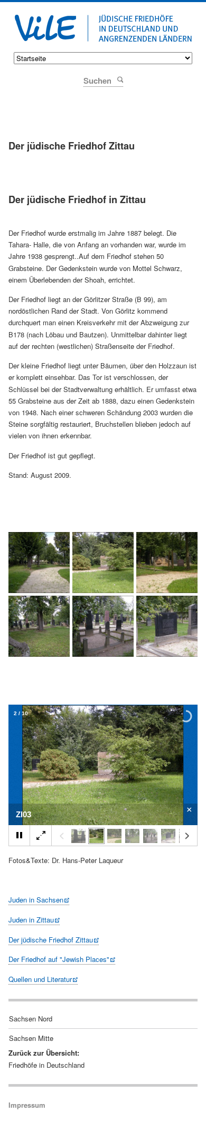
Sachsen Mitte (31, 1038)
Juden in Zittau (31, 920)
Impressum (26, 1105)
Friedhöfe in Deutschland (46, 1065)
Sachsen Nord (30, 1019)
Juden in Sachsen (35, 900)
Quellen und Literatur (40, 979)
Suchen (119, 79)
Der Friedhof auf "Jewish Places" (58, 959)
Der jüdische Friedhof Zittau (50, 940)
